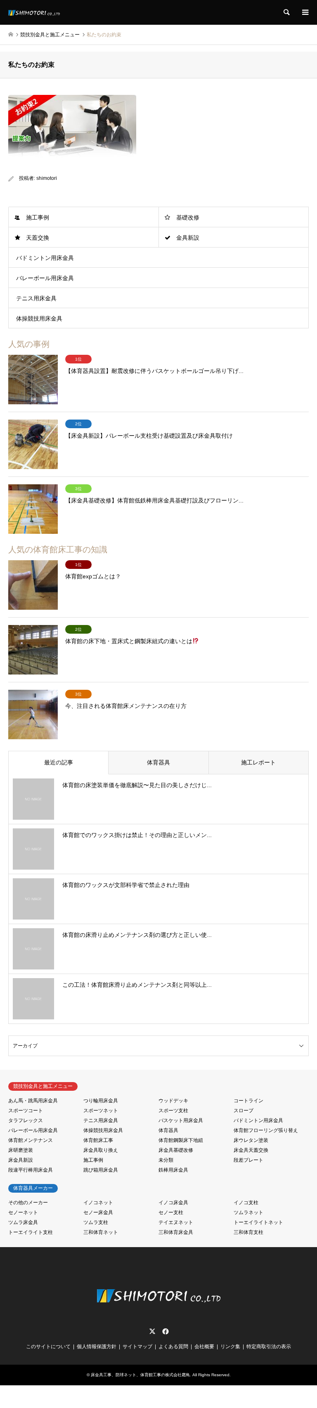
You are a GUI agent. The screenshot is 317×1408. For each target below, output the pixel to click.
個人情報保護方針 (96, 1346)
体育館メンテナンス (30, 1140)
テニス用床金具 (36, 298)
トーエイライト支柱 (30, 1232)
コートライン (248, 1101)
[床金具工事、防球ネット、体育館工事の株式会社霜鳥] (34, 12)
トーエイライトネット (258, 1222)
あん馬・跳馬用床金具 (33, 1101)
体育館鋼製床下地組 (180, 1140)
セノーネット (23, 1212)
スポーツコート (25, 1110)
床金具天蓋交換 (251, 1150)
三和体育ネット (100, 1232)
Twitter (152, 1331)
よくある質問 (173, 1346)
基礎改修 (187, 217)
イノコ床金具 (173, 1202)
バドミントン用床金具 (45, 258)
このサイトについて (48, 1346)
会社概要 (204, 1346)
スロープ (243, 1110)
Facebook (165, 1331)
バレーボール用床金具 (45, 278)
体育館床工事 (98, 1140)
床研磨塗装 (20, 1150)
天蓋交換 (37, 237)
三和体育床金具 (175, 1232)
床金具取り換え (100, 1150)
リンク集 (230, 1346)
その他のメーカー (28, 1202)
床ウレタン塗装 (251, 1140)
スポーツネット (100, 1110)
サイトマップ (137, 1346)
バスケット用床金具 (180, 1120)
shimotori (46, 178)
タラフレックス (25, 1120)
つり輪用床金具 (100, 1101)
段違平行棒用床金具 (30, 1170)
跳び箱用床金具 (100, 1170)
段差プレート (248, 1160)
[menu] (304, 12)
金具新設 (187, 237)
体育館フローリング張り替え (266, 1130)
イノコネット (98, 1202)
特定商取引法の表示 (268, 1346)
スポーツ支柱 (173, 1110)
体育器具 (168, 1130)
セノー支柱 (170, 1212)
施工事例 (37, 217)
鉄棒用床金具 (173, 1170)
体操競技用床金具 (39, 318)
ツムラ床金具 (23, 1222)
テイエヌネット (175, 1222)
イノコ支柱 (246, 1202)
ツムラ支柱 (95, 1222)
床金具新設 (20, 1160)
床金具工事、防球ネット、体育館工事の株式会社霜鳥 (140, 1375)
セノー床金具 (98, 1212)
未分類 (165, 1160)
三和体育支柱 (248, 1232)
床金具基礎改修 (175, 1150)
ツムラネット (248, 1212)
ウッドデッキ (173, 1101)
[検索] (286, 12)
